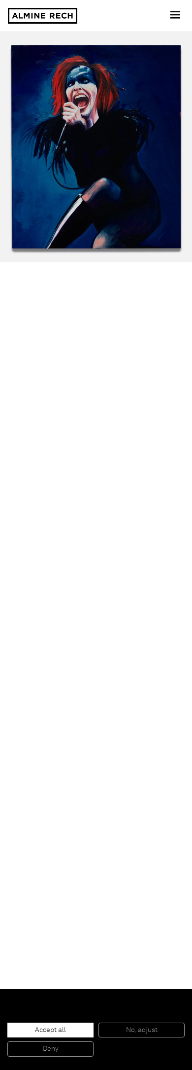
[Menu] (176, 16)
